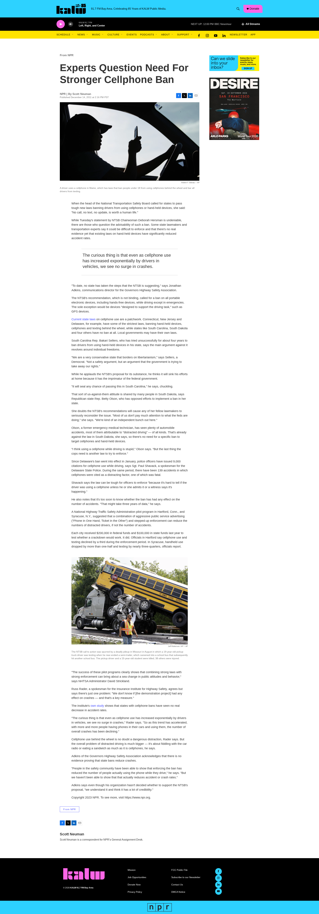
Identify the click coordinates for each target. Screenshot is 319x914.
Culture (113, 34)
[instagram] (207, 34)
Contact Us (177, 884)
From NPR (66, 55)
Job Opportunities (137, 877)
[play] (60, 24)
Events (132, 34)
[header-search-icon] (238, 8)
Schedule (63, 34)
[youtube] (215, 34)
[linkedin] (223, 34)
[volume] (70, 24)
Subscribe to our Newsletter (185, 877)
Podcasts (147, 34)
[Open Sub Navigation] (72, 34)
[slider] (75, 24)
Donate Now (134, 884)
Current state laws (83, 319)
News (81, 34)
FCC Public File (179, 870)
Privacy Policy (135, 892)
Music (96, 34)
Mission (132, 870)
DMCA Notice (178, 892)
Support (183, 34)
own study (97, 705)
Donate (254, 8)
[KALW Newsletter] (234, 63)
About (165, 34)
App (253, 34)
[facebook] (199, 34)
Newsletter (238, 34)
